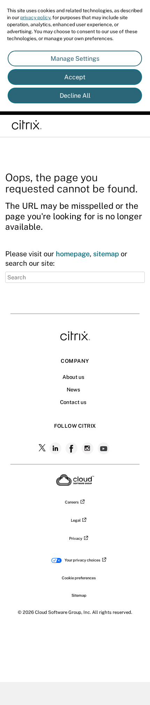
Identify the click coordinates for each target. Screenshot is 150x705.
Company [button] (75, 361)
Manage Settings (75, 58)
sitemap (106, 254)
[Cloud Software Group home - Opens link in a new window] (75, 483)
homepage (73, 254)
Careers (72, 502)
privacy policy (35, 17)
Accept (74, 77)
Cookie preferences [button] (79, 578)
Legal (76, 520)
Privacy (75, 538)
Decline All (75, 95)
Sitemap (79, 595)
